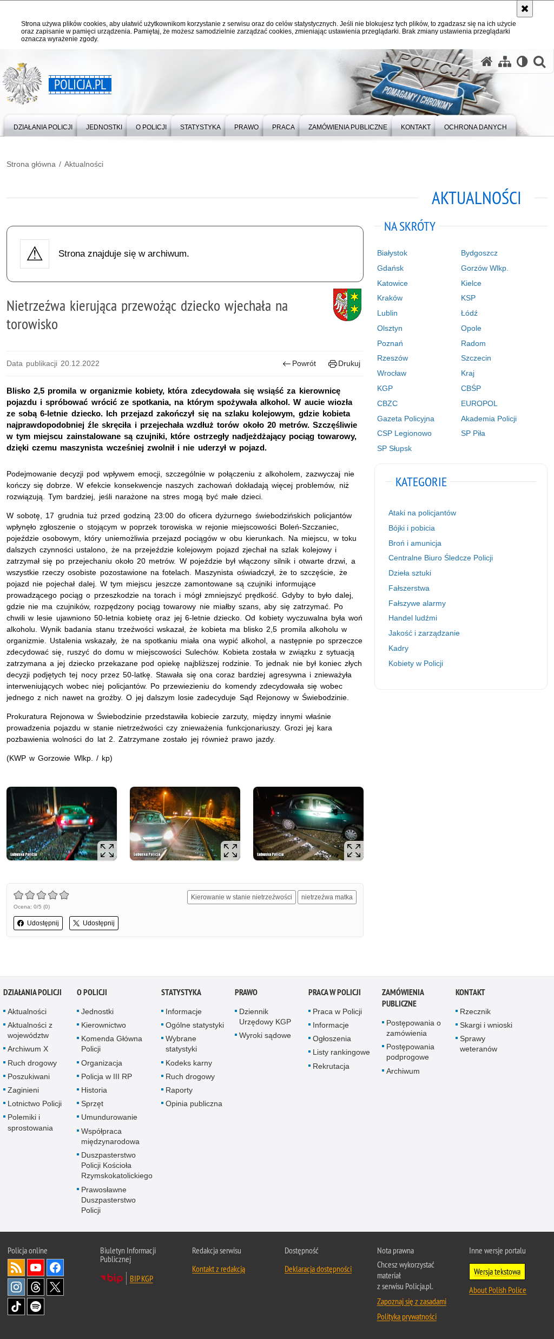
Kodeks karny (189, 1063)
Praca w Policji (334, 992)
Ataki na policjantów (422, 512)
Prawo (246, 992)
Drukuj (349, 363)
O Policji (92, 992)
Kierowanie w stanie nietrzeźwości (241, 897)
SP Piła (473, 433)
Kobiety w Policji (415, 663)
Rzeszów (392, 358)
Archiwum (403, 1071)
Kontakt (470, 992)
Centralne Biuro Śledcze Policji (440, 557)
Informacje (184, 1011)
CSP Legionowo (404, 433)
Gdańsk (390, 268)
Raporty (179, 1090)
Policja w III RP (106, 1076)
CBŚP (471, 388)
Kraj (467, 373)
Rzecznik (475, 1011)
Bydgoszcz (479, 253)
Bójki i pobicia (411, 528)
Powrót (304, 363)
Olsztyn (390, 328)
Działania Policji (32, 992)
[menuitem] (43, 124)
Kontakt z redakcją (218, 1268)
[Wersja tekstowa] (522, 61)
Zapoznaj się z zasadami (411, 1301)
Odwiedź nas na (35, 1267)
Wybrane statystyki (181, 1043)
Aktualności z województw (30, 1030)
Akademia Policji (489, 418)
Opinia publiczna (194, 1103)
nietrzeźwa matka (327, 897)
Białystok (392, 253)
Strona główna (31, 164)
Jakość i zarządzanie (424, 633)
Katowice (392, 283)
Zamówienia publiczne (403, 998)
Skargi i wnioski (486, 1025)
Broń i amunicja (414, 543)
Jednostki (97, 1011)
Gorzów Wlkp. (485, 268)
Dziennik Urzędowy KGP (265, 1016)
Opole (471, 328)
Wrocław (391, 373)
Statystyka (181, 992)
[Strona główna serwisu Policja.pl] (487, 61)
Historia (94, 1090)
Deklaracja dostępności (318, 1268)
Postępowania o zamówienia (413, 1027)
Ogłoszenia (332, 1038)
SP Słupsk (394, 448)
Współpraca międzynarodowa (110, 1136)
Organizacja (101, 1063)
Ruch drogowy (32, 1063)
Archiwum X (28, 1048)
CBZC (387, 403)
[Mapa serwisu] (504, 61)
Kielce (471, 283)
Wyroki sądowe (265, 1035)
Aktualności (83, 164)
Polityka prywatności (407, 1316)
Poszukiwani (29, 1076)
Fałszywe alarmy (417, 603)
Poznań (390, 343)
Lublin (387, 313)
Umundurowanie (109, 1117)
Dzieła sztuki (409, 573)
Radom (473, 343)
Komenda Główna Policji (111, 1043)
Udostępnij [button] (43, 923)
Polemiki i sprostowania (30, 1122)
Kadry (398, 648)
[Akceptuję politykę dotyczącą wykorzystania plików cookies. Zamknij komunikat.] (525, 8)
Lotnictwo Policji (35, 1103)
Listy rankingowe (341, 1052)
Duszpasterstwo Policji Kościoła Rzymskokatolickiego (117, 1165)
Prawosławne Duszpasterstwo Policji (108, 1199)
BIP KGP (141, 1278)
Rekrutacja (331, 1066)
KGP (385, 388)
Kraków (390, 297)
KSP (468, 297)
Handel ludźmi (412, 617)
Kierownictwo (103, 1025)
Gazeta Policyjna (405, 418)
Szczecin (476, 358)
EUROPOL (479, 403)
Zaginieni (23, 1090)
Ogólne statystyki (195, 1025)
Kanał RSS (16, 1267)
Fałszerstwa (409, 588)
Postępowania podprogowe (410, 1051)
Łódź (469, 313)
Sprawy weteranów (478, 1043)
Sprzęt (92, 1103)
